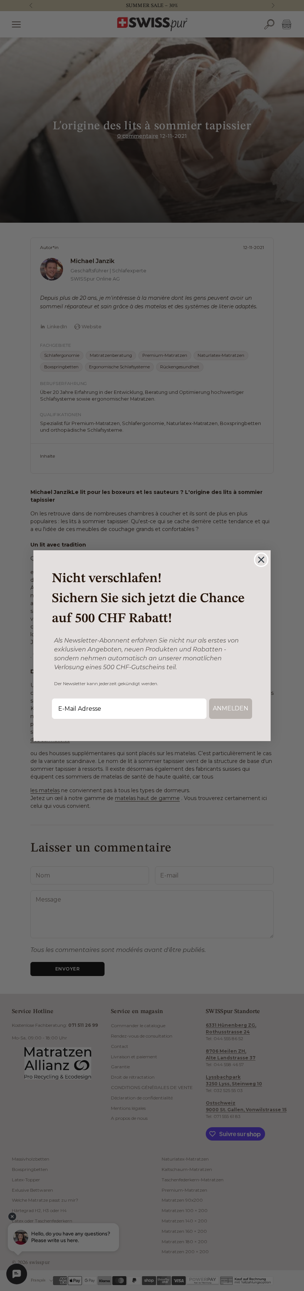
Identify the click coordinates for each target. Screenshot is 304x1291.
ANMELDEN (230, 708)
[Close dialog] (261, 559)
